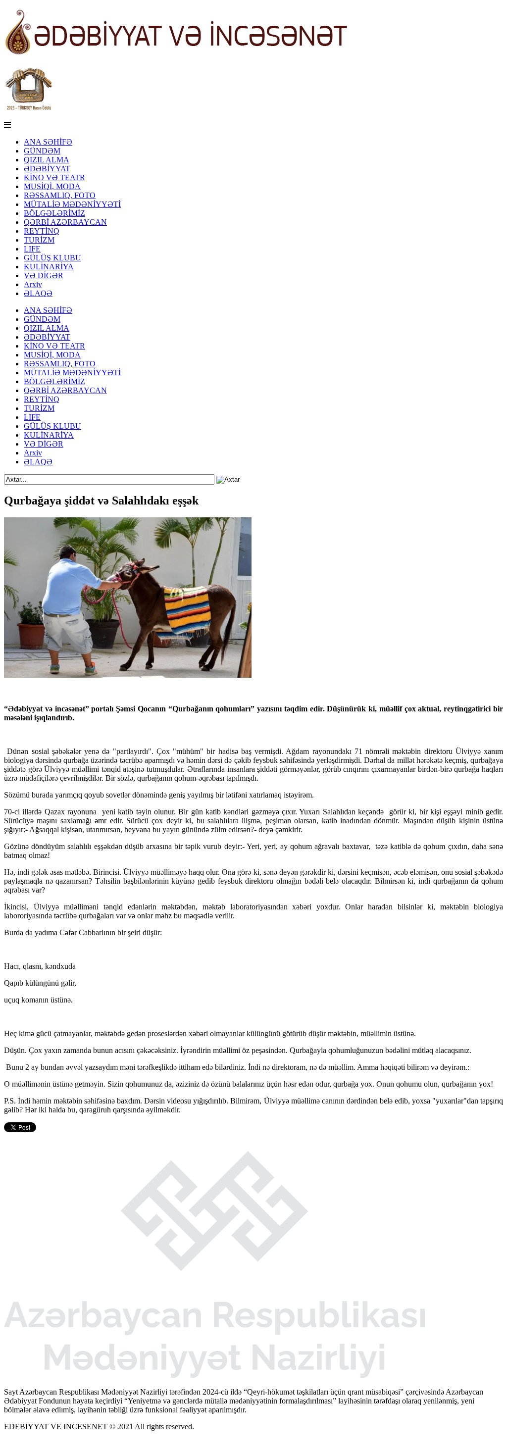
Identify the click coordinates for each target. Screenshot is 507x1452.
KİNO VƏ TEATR (54, 177)
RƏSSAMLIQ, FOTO (60, 195)
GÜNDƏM (42, 151)
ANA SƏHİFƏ (48, 142)
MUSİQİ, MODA (52, 186)
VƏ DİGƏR (43, 275)
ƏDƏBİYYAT (47, 168)
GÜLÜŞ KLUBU (52, 257)
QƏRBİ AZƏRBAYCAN (65, 222)
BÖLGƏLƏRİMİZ (54, 213)
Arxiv (33, 284)
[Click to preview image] (128, 675)
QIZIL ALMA (46, 159)
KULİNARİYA (49, 266)
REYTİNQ (41, 231)
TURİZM (39, 240)
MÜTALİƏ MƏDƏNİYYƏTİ (72, 204)
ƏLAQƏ (38, 293)
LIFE (32, 249)
